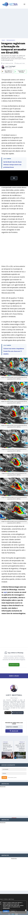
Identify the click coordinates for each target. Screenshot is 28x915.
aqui (5, 592)
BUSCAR (15, 731)
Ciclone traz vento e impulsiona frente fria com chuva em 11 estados (13, 351)
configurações (6, 908)
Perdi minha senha (12, 777)
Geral (3, 40)
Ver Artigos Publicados (18, 712)
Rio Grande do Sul (11, 40)
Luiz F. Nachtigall (10, 66)
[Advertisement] (14, 23)
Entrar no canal (14, 664)
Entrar (4, 777)
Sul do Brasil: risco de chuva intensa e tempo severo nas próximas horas (12, 164)
